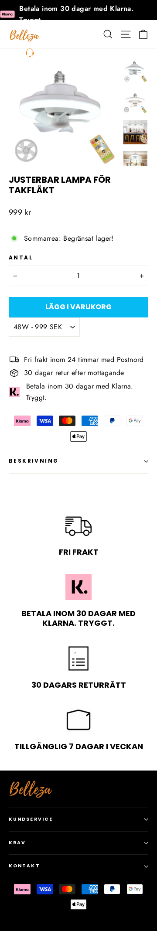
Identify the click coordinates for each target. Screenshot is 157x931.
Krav (17, 842)
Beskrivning (33, 460)
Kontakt (24, 866)
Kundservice (31, 819)
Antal (21, 258)
